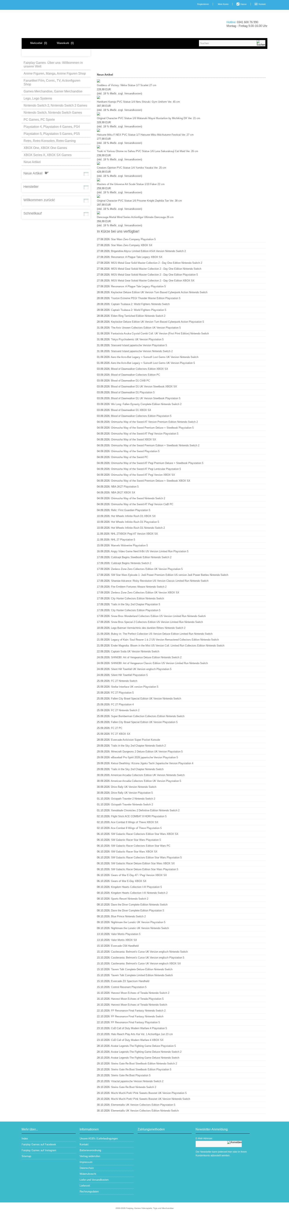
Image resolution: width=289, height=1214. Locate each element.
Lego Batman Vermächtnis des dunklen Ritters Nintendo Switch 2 (148, 627)
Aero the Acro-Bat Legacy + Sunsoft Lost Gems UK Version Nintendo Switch (154, 357)
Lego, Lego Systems (38, 98)
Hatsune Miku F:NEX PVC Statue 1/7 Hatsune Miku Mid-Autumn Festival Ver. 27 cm (145, 134)
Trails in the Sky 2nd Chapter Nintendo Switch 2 (138, 745)
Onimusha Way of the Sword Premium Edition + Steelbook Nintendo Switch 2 (155, 445)
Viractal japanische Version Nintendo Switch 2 (137, 1081)
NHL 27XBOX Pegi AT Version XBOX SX (134, 533)
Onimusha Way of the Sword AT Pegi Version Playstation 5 (144, 433)
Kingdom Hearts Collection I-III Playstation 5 (136, 886)
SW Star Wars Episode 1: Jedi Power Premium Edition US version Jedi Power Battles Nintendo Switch (169, 574)
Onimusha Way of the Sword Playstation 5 (135, 451)
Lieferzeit (85, 1185)
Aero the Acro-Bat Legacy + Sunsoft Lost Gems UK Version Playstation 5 (153, 362)
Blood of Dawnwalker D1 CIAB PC (130, 380)
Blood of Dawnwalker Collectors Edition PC (135, 374)
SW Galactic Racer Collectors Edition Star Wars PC (140, 845)
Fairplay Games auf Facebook (39, 1144)
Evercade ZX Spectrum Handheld (130, 981)
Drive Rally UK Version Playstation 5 (132, 792)
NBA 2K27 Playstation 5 (125, 486)
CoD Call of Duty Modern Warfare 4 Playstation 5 (139, 1028)
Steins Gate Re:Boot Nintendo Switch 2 (133, 1087)
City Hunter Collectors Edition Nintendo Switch (137, 598)
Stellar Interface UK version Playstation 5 (134, 686)
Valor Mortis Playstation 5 (125, 934)
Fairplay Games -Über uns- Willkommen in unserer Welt (53, 64)
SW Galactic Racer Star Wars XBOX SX (134, 851)
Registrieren (203, 4)
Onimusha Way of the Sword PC (129, 457)
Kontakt (262, 4)
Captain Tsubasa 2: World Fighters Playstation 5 (138, 310)
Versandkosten (132, 93)
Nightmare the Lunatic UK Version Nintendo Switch (140, 928)
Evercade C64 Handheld (125, 945)
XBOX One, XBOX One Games (45, 148)
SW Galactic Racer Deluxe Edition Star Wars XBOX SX (143, 863)
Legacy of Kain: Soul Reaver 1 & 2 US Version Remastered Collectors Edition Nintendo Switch (165, 639)
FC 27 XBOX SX (120, 733)
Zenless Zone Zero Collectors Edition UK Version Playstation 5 (147, 569)
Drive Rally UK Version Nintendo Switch (133, 786)
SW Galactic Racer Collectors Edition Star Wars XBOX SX (144, 833)
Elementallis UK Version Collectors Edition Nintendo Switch (145, 1110)
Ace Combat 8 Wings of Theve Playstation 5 (136, 828)
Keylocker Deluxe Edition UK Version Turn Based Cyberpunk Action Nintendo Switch (159, 292)
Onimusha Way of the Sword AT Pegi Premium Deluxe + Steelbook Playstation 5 (157, 463)
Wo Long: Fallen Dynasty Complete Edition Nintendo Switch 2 (146, 404)
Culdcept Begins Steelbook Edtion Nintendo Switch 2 (141, 557)
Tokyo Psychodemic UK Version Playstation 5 (137, 339)
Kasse (243, 4)
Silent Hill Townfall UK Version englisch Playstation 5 (141, 669)
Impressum (86, 1162)
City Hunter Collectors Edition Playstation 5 (135, 610)
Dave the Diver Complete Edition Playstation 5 (137, 910)
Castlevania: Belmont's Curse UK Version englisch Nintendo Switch (149, 951)
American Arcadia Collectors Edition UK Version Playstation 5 (146, 781)
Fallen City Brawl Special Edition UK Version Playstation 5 (144, 722)
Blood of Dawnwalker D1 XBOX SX (131, 410)
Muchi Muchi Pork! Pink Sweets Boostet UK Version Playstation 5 (149, 1093)
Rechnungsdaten (89, 1191)
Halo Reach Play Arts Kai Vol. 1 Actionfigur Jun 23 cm (142, 1034)
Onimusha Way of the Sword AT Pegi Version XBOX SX (143, 474)
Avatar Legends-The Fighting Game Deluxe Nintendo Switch (145, 1057)
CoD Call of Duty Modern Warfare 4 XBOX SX (137, 1040)
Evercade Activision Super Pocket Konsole (135, 739)
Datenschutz (87, 1168)
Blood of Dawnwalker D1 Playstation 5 (133, 392)
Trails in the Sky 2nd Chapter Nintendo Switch (137, 769)
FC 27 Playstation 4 (122, 704)
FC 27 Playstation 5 (122, 692)
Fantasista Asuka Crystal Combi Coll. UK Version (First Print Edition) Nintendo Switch (160, 333)
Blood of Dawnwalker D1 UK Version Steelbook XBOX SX (144, 386)
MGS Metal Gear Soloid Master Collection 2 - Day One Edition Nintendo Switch (156, 268)
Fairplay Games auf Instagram (39, 1150)
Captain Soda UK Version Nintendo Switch (135, 651)
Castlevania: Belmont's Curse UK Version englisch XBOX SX (146, 963)
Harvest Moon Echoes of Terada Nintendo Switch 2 (140, 992)
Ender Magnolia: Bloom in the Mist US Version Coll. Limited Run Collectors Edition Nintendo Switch (167, 645)
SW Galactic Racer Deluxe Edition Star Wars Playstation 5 (144, 869)
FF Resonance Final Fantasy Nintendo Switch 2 (138, 1010)
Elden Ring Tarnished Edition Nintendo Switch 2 (138, 315)
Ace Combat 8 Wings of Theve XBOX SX (134, 822)
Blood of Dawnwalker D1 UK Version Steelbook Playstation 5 (145, 398)
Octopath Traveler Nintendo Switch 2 (132, 804)
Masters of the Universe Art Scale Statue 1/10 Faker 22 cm (131, 184)
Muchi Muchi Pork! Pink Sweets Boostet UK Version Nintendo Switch (150, 1098)
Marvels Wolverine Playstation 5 (129, 545)
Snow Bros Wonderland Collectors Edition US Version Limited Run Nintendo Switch (158, 616)
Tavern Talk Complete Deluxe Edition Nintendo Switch (141, 969)
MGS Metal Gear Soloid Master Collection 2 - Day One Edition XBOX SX (152, 280)
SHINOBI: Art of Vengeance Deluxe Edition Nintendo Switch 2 (146, 657)
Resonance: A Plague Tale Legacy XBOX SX (136, 257)
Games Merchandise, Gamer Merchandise (53, 91)
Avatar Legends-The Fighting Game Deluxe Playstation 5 (143, 1045)
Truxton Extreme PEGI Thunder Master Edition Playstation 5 (145, 298)
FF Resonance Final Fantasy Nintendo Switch (137, 1016)
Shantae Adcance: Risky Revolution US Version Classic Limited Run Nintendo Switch (159, 580)
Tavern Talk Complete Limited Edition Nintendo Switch (142, 975)
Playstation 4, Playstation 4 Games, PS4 (52, 126)
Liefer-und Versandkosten (94, 1179)
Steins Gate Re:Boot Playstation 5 (130, 1075)
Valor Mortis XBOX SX (124, 939)
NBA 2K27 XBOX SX (123, 492)
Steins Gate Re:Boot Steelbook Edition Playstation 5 (141, 1069)
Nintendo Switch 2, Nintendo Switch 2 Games (55, 105)
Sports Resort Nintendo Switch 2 (129, 898)
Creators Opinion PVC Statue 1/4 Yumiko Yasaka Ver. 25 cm (131, 167)
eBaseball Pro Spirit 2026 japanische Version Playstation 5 (144, 757)
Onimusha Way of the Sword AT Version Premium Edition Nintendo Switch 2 (154, 421)
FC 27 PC (116, 728)
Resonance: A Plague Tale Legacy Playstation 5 (138, 286)
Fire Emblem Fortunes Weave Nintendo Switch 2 (139, 586)
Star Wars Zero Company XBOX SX (131, 245)
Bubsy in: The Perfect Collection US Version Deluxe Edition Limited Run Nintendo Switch (162, 633)
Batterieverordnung (90, 1150)
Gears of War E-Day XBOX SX (128, 881)
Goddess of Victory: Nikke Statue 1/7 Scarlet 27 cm (126, 85)
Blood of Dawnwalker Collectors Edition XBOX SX (139, 368)
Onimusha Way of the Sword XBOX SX (133, 439)
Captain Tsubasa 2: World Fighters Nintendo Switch (140, 304)
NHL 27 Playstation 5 (123, 539)
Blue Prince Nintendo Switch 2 (128, 916)
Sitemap (26, 1156)
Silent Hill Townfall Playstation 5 (129, 675)
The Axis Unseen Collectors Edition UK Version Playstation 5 (146, 327)
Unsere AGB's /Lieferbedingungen (99, 1138)
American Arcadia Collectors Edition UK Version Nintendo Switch (148, 775)
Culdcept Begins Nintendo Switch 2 (131, 563)
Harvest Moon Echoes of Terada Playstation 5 (137, 998)
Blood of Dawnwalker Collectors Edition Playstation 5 (141, 415)
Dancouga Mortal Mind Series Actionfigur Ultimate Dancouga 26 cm (135, 217)
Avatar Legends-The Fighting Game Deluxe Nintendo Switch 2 (146, 1051)
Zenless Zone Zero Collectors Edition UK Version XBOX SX (145, 592)
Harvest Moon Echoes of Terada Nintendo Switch (139, 1004)
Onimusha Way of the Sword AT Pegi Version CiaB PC (142, 504)
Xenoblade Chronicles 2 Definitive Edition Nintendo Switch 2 (145, 810)
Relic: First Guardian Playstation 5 (130, 510)
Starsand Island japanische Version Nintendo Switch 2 (142, 351)
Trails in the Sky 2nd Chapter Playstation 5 (135, 604)
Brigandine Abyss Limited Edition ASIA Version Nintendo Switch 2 (148, 251)
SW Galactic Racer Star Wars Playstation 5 (136, 839)
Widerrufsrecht (88, 1173)
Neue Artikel (32, 162)
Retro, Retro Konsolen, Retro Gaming (50, 140)
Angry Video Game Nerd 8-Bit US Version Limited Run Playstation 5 (149, 551)
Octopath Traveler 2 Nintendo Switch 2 (133, 798)
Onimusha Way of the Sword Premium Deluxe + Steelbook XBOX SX (150, 480)
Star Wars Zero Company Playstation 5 (133, 239)
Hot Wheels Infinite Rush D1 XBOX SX (133, 516)
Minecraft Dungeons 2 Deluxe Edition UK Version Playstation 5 (147, 751)
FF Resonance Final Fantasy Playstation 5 (135, 1022)
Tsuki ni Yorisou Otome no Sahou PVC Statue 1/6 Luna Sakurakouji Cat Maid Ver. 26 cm (147, 151)
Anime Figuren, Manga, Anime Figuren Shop (55, 73)
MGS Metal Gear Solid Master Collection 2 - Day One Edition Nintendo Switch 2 (156, 262)
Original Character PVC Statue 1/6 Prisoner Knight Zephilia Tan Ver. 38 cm (139, 200)
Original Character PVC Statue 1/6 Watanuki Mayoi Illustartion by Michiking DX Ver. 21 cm (148, 118)
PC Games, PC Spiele (39, 119)
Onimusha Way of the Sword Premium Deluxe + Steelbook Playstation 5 (152, 427)
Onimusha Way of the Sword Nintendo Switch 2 (138, 498)
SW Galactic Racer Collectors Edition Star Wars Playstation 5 (146, 857)
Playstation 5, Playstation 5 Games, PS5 (52, 133)
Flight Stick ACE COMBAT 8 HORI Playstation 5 (139, 816)
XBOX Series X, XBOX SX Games (48, 155)
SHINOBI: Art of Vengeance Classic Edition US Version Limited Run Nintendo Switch (159, 663)
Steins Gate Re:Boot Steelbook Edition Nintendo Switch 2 (144, 1063)
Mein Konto (223, 4)
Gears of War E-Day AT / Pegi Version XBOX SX (139, 875)
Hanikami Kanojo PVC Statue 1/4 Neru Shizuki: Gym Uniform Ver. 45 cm (138, 101)
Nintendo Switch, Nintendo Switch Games (53, 112)
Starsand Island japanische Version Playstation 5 (139, 345)
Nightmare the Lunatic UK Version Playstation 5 (138, 922)
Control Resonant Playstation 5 (128, 987)
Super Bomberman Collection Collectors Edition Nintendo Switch (147, 716)
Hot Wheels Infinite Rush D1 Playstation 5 (135, 521)
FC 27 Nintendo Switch (124, 680)
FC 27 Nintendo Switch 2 (125, 710)
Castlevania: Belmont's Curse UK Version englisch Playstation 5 (147, 957)
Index (25, 1138)
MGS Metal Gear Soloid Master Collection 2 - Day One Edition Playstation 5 (154, 274)
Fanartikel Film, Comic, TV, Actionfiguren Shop (52, 82)
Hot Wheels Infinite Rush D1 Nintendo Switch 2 (138, 527)
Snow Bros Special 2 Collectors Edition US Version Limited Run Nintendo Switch (157, 622)
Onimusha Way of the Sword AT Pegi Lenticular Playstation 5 (146, 468)
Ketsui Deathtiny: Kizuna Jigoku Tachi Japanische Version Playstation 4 (152, 763)
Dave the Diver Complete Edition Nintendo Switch (139, 904)
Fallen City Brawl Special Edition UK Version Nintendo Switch (146, 698)
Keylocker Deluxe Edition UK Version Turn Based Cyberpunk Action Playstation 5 (157, 321)
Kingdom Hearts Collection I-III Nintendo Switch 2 (139, 892)
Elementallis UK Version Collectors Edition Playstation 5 (143, 1104)
